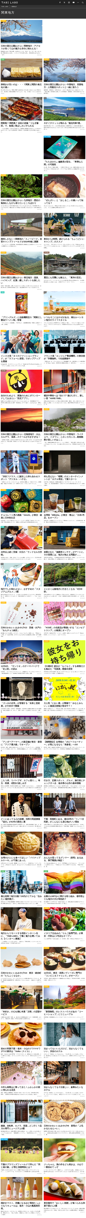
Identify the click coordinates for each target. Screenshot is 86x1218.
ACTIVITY (3, 21)
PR (45, 98)
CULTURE (46, 252)
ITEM (2, 292)
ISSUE (2, 59)
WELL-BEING (47, 136)
